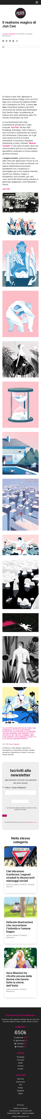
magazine (13, 733)
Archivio (20, 1066)
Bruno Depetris (10, 34)
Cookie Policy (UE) (13, 1113)
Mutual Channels (22, 735)
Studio (20, 1063)
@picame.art (22, 1040)
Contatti (20, 1069)
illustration (25, 730)
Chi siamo (20, 1060)
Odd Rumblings (21, 737)
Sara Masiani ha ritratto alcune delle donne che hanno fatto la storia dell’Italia (19, 979)
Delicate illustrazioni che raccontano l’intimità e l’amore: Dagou (19, 927)
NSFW (20, 1093)
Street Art (9, 887)
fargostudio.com (23, 1116)
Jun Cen (6, 189)
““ (15, 127)
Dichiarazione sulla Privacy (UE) (20, 1111)
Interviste (20, 1079)
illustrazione (30, 731)
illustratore (18, 731)
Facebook (22, 1043)
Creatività (28, 34)
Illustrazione (6, 36)
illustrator (7, 731)
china (29, 728)
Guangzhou (7, 730)
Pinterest (21, 1046)
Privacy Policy (33, 822)
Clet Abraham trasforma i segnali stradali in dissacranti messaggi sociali (20, 876)
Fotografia (20, 1091)
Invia (4, 815)
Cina (34, 728)
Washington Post (20, 739)
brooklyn (22, 728)
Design (20, 1088)
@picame (21, 1037)
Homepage (20, 1057)
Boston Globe (12, 728)
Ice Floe (16, 730)
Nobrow (10, 737)
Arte (20, 1085)
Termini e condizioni (20, 1108)
